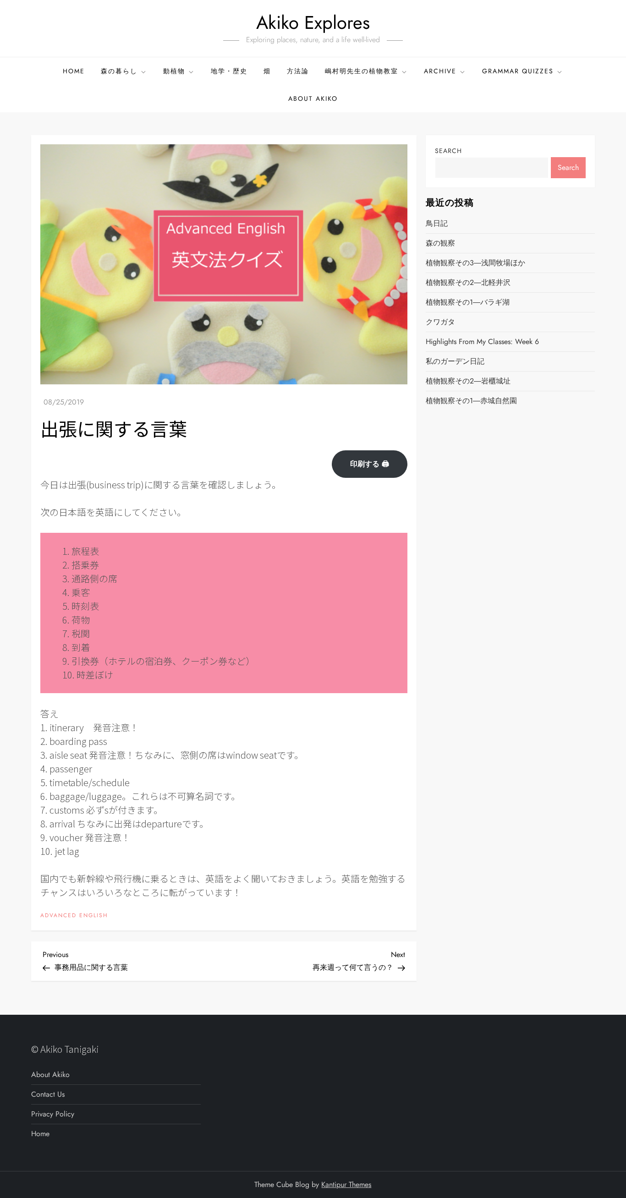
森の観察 (440, 243)
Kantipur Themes (346, 1184)
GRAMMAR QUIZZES (518, 71)
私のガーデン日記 (455, 361)
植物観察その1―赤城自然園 (471, 400)
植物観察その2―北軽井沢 (468, 282)
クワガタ (440, 322)
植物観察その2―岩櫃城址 (468, 381)
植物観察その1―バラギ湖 (468, 302)
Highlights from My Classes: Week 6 (482, 341)
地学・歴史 (229, 71)
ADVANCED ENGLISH (74, 915)
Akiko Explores (313, 22)
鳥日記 (437, 223)
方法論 (298, 71)
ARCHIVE (440, 71)
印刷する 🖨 (369, 464)
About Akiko (313, 98)
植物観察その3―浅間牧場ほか (475, 262)
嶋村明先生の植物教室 (361, 71)
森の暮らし (119, 71)
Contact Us (48, 1094)
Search (448, 150)
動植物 (174, 71)
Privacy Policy (52, 1114)
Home (74, 71)
